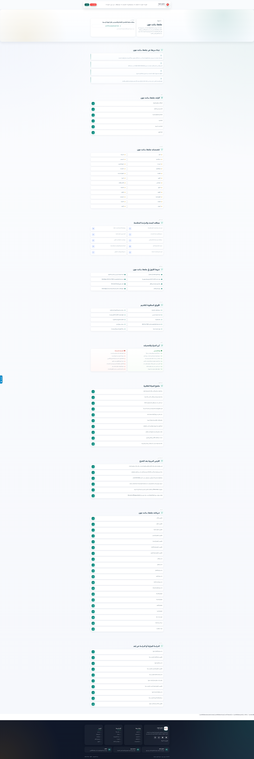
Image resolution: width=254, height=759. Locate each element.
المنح (146, 4)
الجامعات (137, 4)
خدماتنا (118, 734)
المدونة (108, 4)
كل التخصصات (137, 741)
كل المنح (138, 732)
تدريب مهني (112, 4)
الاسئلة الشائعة (87, 756)
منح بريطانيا (98, 734)
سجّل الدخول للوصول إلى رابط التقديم (112, 26)
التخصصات (124, 4)
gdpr (91, 756)
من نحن (98, 732)
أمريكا (162, 741)
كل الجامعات (137, 734)
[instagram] (155, 737)
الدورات (142, 4)
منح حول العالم (97, 739)
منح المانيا (98, 736)
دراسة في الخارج (130, 4)
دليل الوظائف (117, 4)
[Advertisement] (47, 748)
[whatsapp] (158, 737)
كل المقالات (137, 739)
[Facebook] (166, 737)
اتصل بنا (118, 739)
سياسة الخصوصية (117, 736)
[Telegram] (162, 737)
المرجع (99, 741)
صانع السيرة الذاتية (117, 741)
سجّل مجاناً (93, 4)
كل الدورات (137, 736)
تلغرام (87, 4)
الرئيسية (166, 741)
